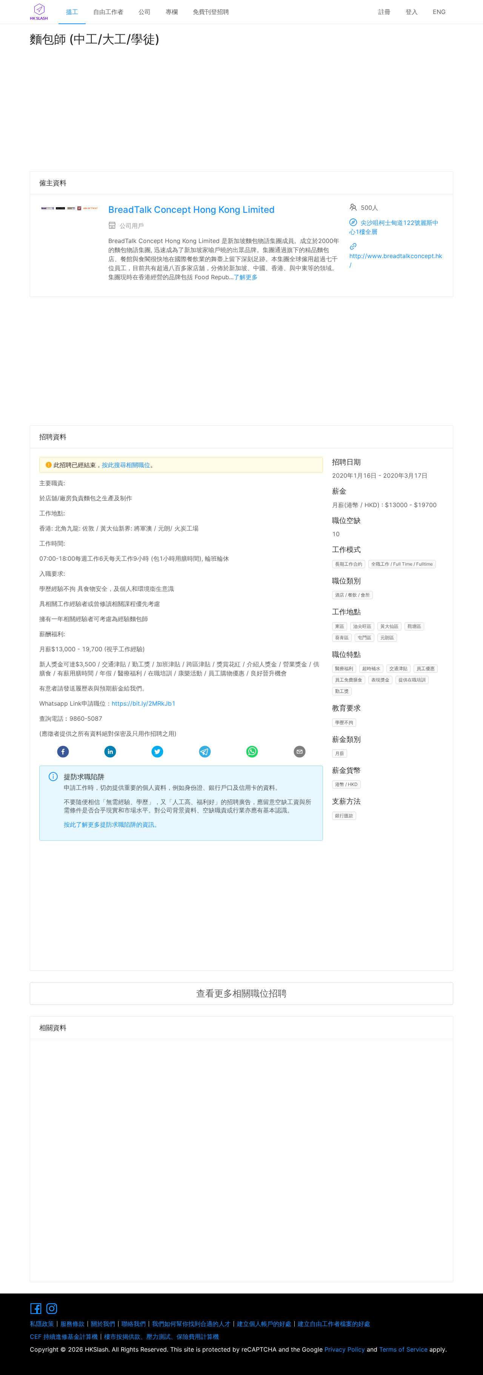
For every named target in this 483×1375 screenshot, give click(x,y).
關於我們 (103, 1323)
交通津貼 (398, 668)
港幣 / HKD (346, 784)
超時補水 (371, 668)
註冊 (384, 11)
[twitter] (157, 753)
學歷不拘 (344, 722)
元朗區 (387, 637)
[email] (300, 753)
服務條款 (72, 1323)
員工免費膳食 (348, 680)
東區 (339, 626)
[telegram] (205, 753)
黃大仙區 (389, 626)
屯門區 (364, 637)
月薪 (339, 753)
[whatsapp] (252, 753)
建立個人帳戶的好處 (264, 1323)
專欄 (172, 11)
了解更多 (246, 277)
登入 (412, 11)
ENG (439, 11)
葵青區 (342, 637)
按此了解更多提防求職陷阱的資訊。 (112, 824)
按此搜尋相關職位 (126, 465)
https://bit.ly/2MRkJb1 (143, 703)
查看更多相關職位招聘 (241, 993)
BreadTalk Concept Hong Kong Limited (191, 209)
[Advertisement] (241, 107)
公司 (144, 11)
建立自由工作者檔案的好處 (334, 1323)
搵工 (72, 11)
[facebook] (63, 753)
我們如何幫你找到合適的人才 (191, 1323)
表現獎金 (380, 680)
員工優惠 (426, 668)
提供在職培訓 (412, 680)
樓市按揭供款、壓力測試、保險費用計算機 (161, 1336)
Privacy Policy (345, 1349)
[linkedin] (110, 753)
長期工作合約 (348, 564)
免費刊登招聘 (211, 11)
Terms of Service (403, 1349)
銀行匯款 (344, 815)
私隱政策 (42, 1323)
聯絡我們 (134, 1323)
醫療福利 (344, 668)
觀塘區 (414, 626)
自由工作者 (108, 11)
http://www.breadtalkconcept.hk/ (395, 260)
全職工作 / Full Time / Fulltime (402, 564)
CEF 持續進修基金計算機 (64, 1336)
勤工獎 (342, 691)
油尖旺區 (362, 626)
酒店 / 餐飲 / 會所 (352, 595)
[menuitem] (72, 12)
